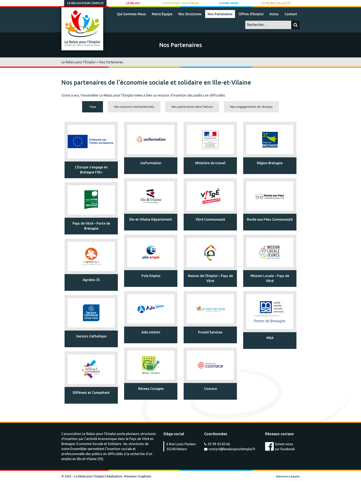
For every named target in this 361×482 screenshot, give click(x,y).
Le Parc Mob (228, 3)
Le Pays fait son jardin (180, 3)
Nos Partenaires (220, 14)
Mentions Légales (288, 476)
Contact (291, 14)
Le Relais (133, 3)
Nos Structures (190, 14)
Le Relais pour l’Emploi (99, 434)
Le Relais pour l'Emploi (85, 3)
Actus (273, 14)
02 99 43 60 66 (219, 444)
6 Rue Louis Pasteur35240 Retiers (181, 446)
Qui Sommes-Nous (131, 14)
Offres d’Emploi (251, 14)
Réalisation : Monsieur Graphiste (129, 476)
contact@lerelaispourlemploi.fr (231, 449)
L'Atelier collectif (276, 3)
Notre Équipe (162, 14)
